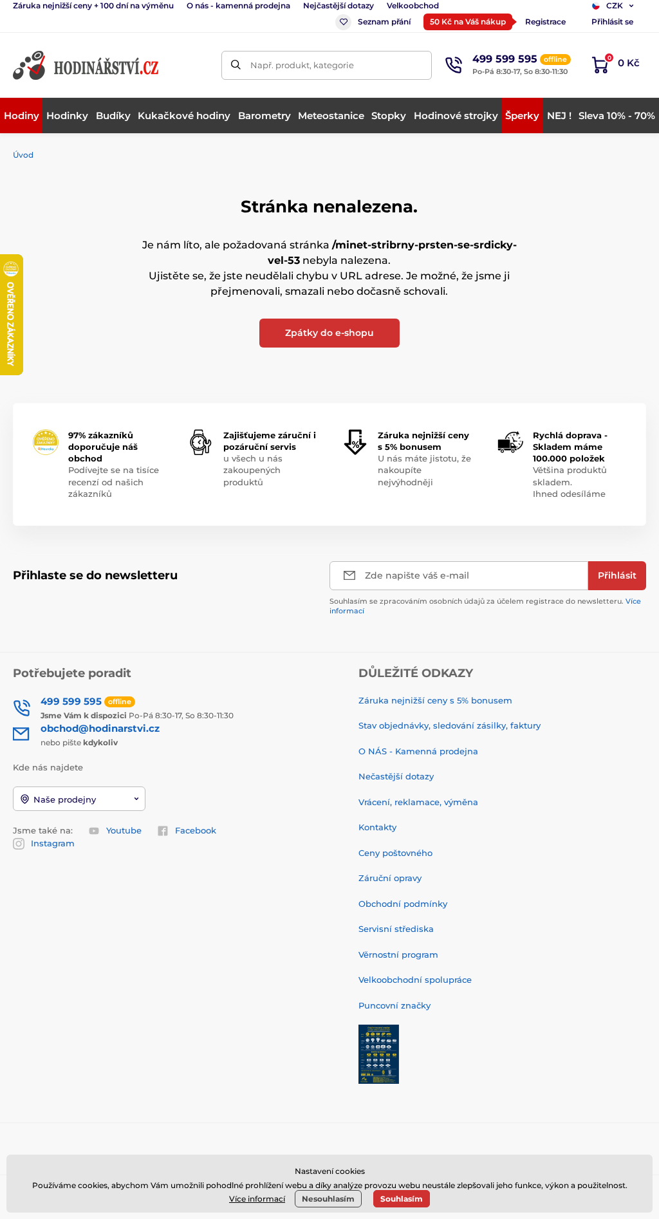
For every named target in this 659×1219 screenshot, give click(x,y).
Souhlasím (401, 1199)
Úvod (23, 155)
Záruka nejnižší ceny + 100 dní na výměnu (93, 5)
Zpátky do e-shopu (329, 333)
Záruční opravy (390, 878)
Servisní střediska (396, 929)
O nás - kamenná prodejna (238, 5)
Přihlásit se (612, 21)
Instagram (53, 843)
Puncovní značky (394, 1005)
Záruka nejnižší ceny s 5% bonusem (435, 700)
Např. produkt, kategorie (302, 65)
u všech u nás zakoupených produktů (253, 470)
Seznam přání (384, 21)
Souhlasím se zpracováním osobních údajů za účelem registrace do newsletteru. (485, 606)
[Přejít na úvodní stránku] (87, 65)
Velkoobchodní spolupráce (415, 979)
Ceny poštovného (395, 853)
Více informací (257, 1199)
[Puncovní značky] (378, 1053)
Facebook (195, 830)
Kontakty (377, 827)
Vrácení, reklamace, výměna (418, 802)
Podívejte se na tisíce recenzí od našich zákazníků (113, 481)
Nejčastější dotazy (338, 5)
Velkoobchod (413, 5)
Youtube (124, 830)
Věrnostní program (398, 954)
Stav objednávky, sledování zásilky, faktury (449, 725)
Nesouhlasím (328, 1199)
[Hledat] (235, 65)
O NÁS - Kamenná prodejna (418, 751)
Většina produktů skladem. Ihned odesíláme (570, 481)
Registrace (545, 21)
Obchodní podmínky (402, 903)
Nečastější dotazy (396, 776)
